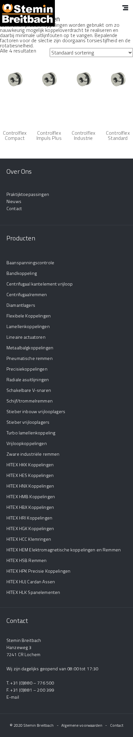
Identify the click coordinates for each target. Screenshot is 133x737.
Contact (14, 208)
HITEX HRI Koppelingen (29, 517)
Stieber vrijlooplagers (27, 422)
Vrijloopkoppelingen (26, 443)
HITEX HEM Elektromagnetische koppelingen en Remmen (63, 549)
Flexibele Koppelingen (28, 315)
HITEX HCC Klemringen (28, 539)
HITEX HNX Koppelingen (30, 485)
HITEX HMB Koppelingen (30, 496)
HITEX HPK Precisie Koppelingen (38, 570)
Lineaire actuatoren (26, 337)
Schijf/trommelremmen (29, 400)
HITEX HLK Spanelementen (33, 592)
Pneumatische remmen (29, 358)
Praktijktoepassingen (27, 194)
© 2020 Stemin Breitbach (32, 725)
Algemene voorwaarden (81, 725)
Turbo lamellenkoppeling (30, 432)
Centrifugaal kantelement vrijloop (39, 283)
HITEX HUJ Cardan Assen (30, 581)
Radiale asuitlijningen (27, 379)
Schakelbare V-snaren (28, 390)
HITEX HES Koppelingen (30, 475)
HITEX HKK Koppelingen (30, 464)
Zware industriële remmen (32, 454)
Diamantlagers (20, 305)
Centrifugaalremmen (26, 294)
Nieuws (13, 201)
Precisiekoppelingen (26, 368)
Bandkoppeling (21, 273)
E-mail (12, 696)
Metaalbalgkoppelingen (29, 347)
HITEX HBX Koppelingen (30, 507)
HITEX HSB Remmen (26, 560)
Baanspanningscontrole (30, 262)
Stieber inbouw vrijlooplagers (35, 411)
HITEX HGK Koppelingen (30, 528)
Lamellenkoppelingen (28, 326)
